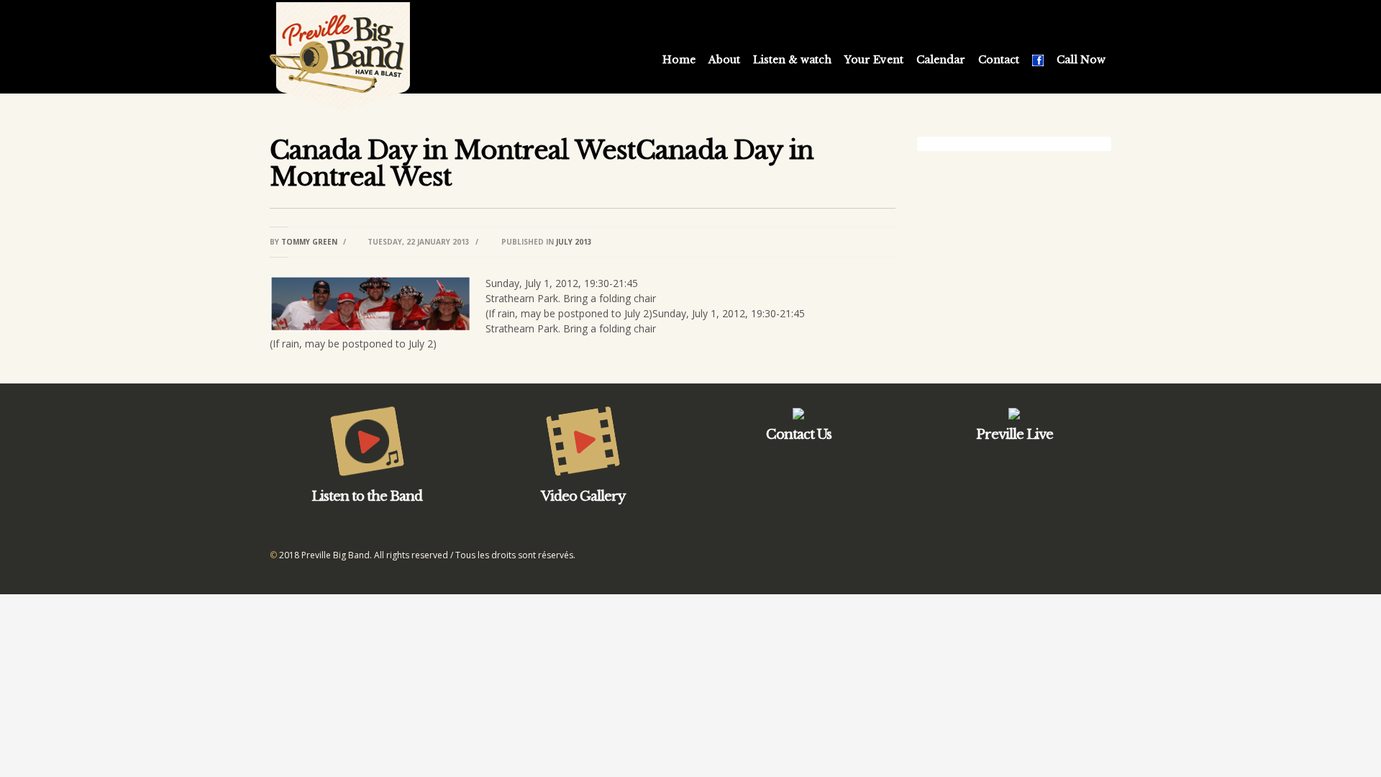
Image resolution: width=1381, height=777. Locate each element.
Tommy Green (309, 242)
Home (679, 59)
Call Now (1081, 59)
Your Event (873, 59)
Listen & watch (792, 59)
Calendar (940, 59)
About (724, 59)
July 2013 (574, 242)
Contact (998, 59)
